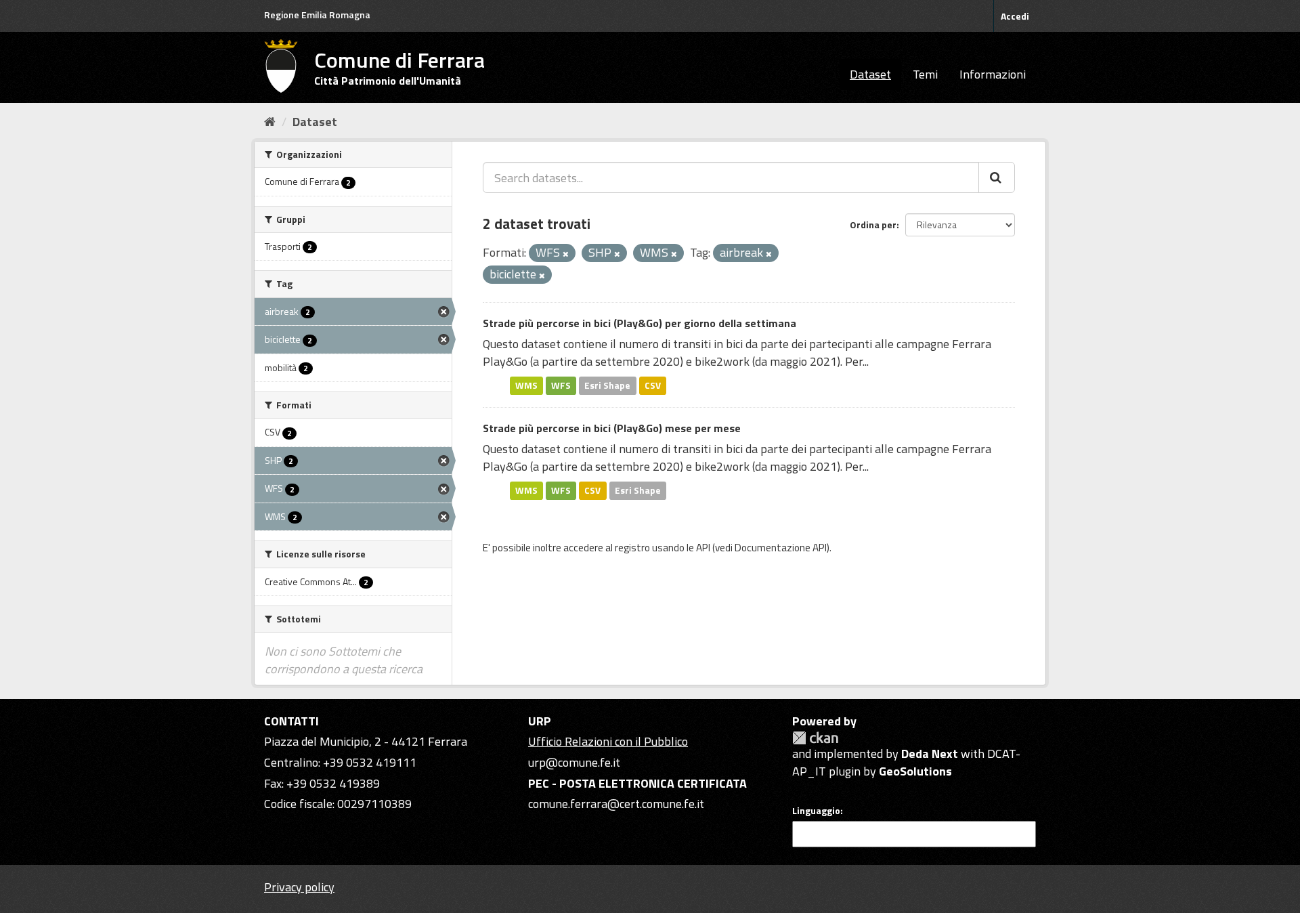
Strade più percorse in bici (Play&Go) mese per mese (612, 428)
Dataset (870, 74)
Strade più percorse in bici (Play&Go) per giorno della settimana (639, 323)
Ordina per (873, 224)
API (703, 547)
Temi (925, 74)
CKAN (815, 738)
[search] (996, 177)
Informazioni (992, 74)
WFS (561, 385)
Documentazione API (781, 547)
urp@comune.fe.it (574, 762)
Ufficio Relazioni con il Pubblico (608, 741)
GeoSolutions (915, 771)
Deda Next (929, 753)
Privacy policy (299, 887)
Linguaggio (816, 811)
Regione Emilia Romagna (317, 14)
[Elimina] (566, 254)
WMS (526, 385)
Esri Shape (607, 385)
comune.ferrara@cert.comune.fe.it (616, 803)
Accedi (1015, 16)
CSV (653, 385)
